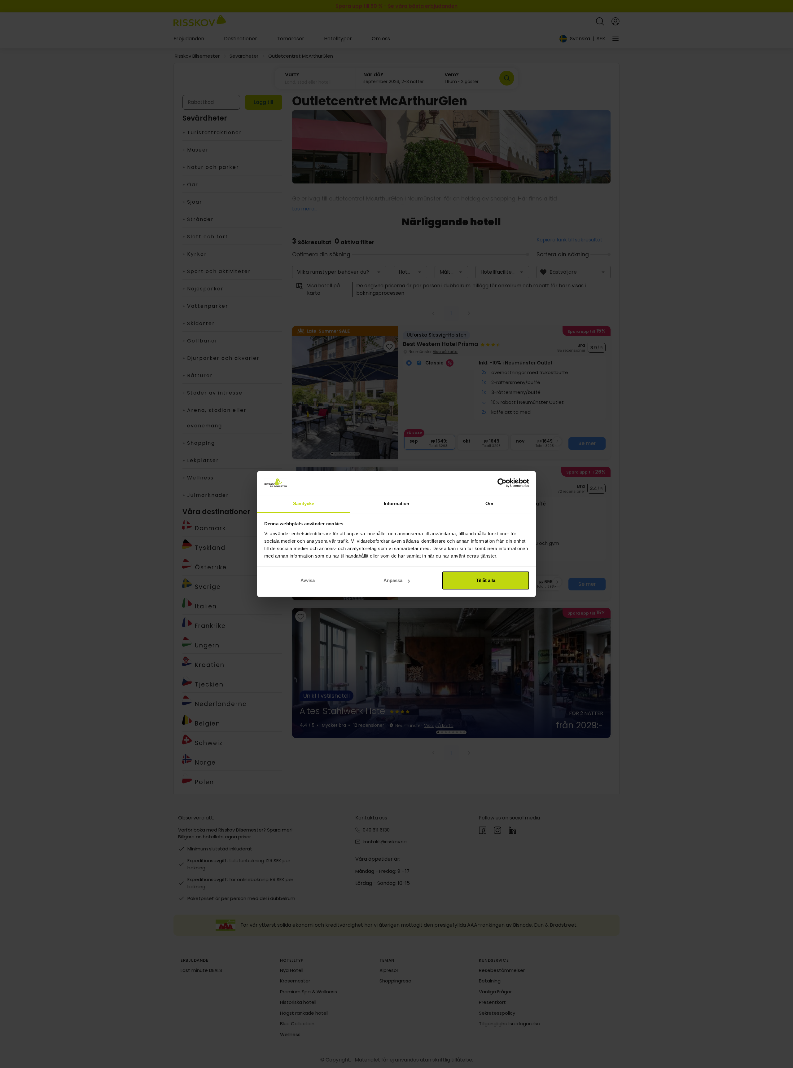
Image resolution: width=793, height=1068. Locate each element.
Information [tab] (396, 503)
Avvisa (307, 580)
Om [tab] (489, 503)
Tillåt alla (485, 580)
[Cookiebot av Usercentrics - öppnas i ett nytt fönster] (502, 483)
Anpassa (392, 580)
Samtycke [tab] (303, 503)
